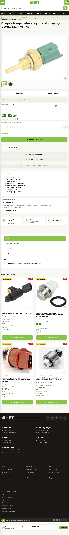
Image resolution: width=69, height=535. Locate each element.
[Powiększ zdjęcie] (65, 78)
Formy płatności (30, 475)
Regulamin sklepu (54, 469)
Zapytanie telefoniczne (35, 154)
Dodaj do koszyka (35, 140)
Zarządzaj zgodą (3, 521)
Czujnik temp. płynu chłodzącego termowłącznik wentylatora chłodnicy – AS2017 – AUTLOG (50, 314)
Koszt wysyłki (29, 466)
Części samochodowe (32, 205)
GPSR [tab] (7, 253)
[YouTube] (56, 418)
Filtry (3, 494)
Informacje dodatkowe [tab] (12, 243)
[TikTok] (61, 418)
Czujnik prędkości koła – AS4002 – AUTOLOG (17, 313)
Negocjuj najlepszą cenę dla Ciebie (35, 166)
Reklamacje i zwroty (31, 469)
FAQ (27, 478)
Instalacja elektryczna (17, 205)
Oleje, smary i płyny (7, 506)
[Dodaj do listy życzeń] (31, 307)
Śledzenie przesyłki (7, 475)
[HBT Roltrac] (34, 2)
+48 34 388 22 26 (43, 430)
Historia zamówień (7, 469)
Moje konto (5, 466)
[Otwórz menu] (2, 2)
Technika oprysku (7, 497)
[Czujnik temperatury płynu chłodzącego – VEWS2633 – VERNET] (4, 84)
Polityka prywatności (55, 472)
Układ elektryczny (46, 205)
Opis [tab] (7, 238)
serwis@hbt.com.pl (9, 442)
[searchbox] (32, 8)
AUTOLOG (6, 311)
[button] (10, 147)
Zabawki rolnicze (6, 508)
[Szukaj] (65, 8)
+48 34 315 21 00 (42, 440)
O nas (37, 13)
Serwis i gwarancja (31, 472)
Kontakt (51, 475)
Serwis (54, 13)
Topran (6, 376)
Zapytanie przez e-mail (35, 159)
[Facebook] (48, 418)
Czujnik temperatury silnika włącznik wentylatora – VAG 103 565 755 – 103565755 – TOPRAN (17, 379)
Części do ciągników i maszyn (10, 491)
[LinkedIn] (65, 418)
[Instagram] (52, 418)
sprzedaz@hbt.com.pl (10, 432)
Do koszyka (64, 527)
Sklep (3, 13)
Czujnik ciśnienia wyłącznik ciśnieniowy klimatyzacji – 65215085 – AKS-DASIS (49, 379)
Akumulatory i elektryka (8, 511)
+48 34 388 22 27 (8, 440)
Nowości (11, 13)
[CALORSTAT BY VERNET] (60, 106)
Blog (63, 13)
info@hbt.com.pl (42, 442)
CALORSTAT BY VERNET (15, 207)
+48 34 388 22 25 (8, 430)
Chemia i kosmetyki (7, 503)
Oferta (46, 13)
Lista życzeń (5, 472)
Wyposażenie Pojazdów (8, 500)
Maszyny (30, 13)
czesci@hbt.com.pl (43, 432)
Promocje (20, 13)
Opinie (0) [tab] (9, 248)
